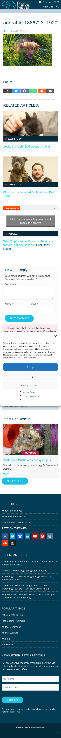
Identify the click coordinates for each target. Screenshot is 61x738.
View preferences (30, 385)
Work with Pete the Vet (14, 516)
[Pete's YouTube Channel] (35, 536)
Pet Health (7, 644)
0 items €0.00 (50, 2)
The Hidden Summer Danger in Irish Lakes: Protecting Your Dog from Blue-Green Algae (25, 587)
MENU (47, 6)
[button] (56, 336)
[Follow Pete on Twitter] (12, 536)
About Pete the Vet (12, 510)
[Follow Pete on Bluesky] (20, 536)
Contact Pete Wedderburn (16, 522)
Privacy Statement (31, 396)
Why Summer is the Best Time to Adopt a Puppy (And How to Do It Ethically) (28, 596)
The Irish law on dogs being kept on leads (24, 570)
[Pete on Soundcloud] (5, 543)
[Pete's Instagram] (50, 536)
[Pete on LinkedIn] (27, 536)
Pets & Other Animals (13, 620)
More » (7, 473)
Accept (30, 367)
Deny (31, 376)
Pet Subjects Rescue (12, 614)
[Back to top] (58, 733)
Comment (11, 284)
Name (9, 303)
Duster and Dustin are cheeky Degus (27, 460)
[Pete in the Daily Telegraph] (12, 543)
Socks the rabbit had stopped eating (26, 146)
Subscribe (12, 700)
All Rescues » (15, 481)
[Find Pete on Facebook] (5, 536)
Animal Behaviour (11, 626)
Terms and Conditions (35, 727)
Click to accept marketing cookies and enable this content (30, 221)
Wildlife (6, 638)
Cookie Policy (29, 391)
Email (34, 303)
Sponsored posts (15, 406)
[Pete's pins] (42, 536)
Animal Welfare (10, 632)
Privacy (19, 727)
